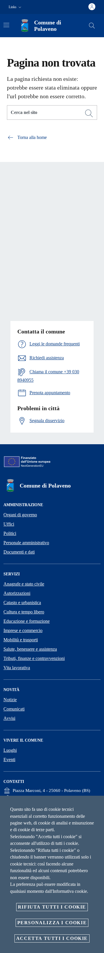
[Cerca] (91, 25)
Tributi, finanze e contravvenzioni (34, 658)
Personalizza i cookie (52, 922)
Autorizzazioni (16, 593)
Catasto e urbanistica (22, 602)
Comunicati (14, 708)
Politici (9, 533)
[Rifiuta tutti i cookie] (97, 804)
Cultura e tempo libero (23, 611)
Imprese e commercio (22, 630)
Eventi (9, 759)
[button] (16, 7)
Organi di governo (20, 514)
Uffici (8, 524)
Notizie (10, 699)
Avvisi (9, 718)
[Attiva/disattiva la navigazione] (6, 25)
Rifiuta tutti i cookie (52, 906)
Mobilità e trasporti (20, 639)
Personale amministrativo (26, 542)
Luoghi (10, 750)
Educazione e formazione (26, 621)
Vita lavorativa (16, 667)
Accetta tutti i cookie (52, 938)
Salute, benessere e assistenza (30, 649)
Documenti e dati (19, 551)
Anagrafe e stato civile (23, 583)
